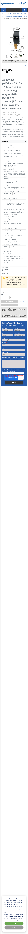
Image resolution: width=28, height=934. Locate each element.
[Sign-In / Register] (24, 3)
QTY (2, 297)
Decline (14, 927)
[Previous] (4, 56)
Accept (14, 923)
